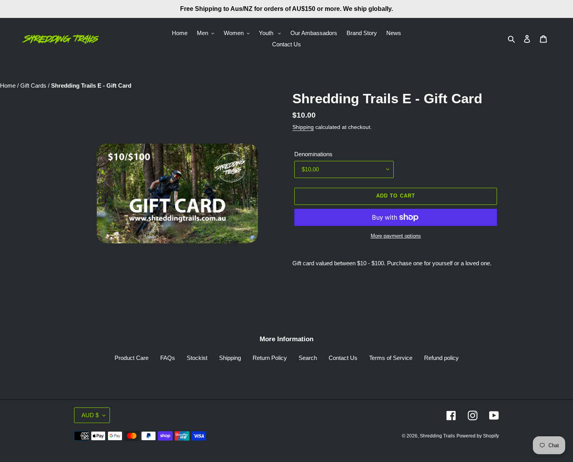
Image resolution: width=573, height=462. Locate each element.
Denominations (313, 154)
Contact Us (343, 357)
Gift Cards (34, 85)
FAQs (167, 357)
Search (308, 357)
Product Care (132, 357)
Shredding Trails (437, 436)
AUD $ (90, 415)
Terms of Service (390, 357)
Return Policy (270, 357)
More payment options (396, 236)
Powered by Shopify (477, 436)
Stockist (197, 357)
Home (8, 85)
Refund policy (441, 357)
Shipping (303, 127)
